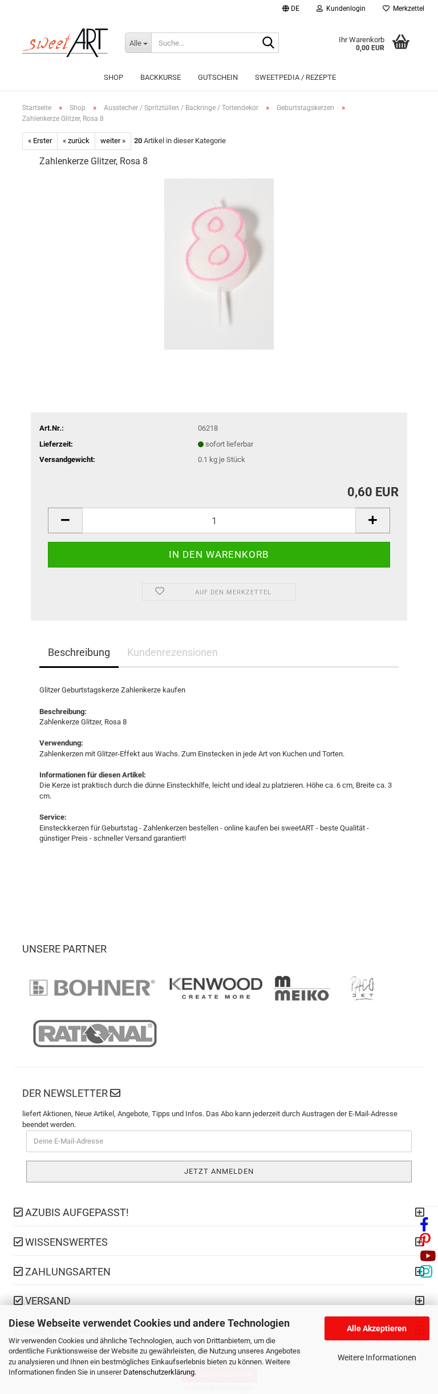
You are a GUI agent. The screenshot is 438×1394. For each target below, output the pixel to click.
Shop (113, 77)
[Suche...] (268, 43)
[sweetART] (65, 43)
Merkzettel (407, 9)
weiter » (112, 140)
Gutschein (218, 77)
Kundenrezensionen (172, 652)
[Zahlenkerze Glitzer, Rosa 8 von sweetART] (219, 263)
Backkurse (160, 77)
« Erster (40, 140)
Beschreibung (79, 652)
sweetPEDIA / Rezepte (295, 77)
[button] (291, 10)
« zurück (76, 140)
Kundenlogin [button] (344, 9)
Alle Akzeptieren (377, 1328)
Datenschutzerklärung (158, 1372)
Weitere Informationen (377, 1357)
